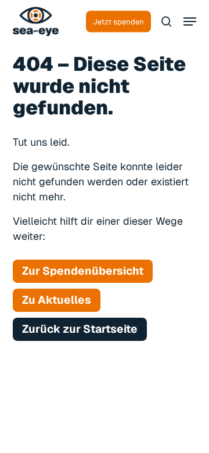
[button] (189, 21)
